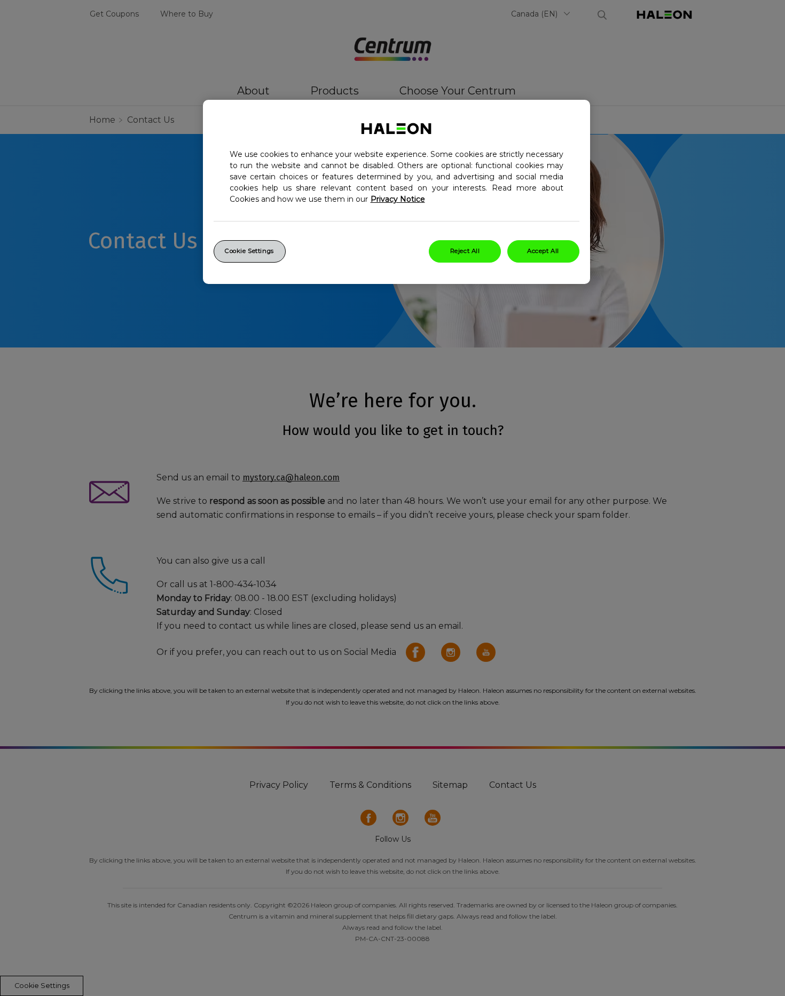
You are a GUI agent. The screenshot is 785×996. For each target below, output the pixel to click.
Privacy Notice (398, 199)
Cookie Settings (249, 251)
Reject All (465, 251)
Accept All (543, 251)
